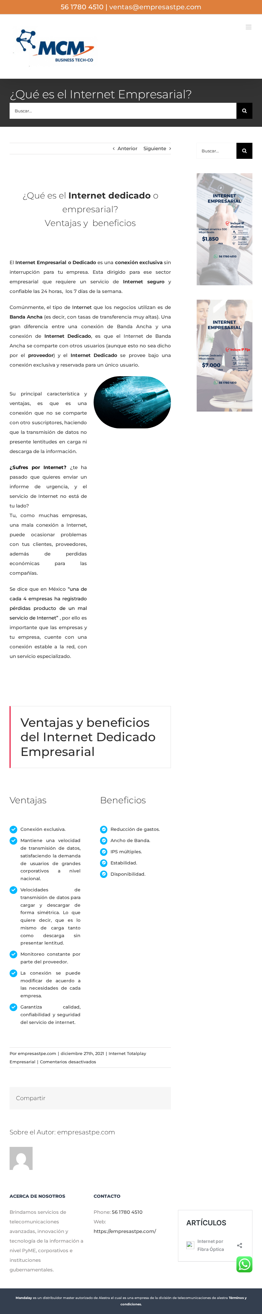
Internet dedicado (109, 195)
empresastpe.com (37, 1053)
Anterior (127, 148)
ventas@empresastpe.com (155, 7)
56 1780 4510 (127, 1212)
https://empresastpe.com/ (125, 1231)
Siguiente (154, 148)
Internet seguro (141, 282)
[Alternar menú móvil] (249, 27)
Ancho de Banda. (130, 840)
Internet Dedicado (92, 355)
